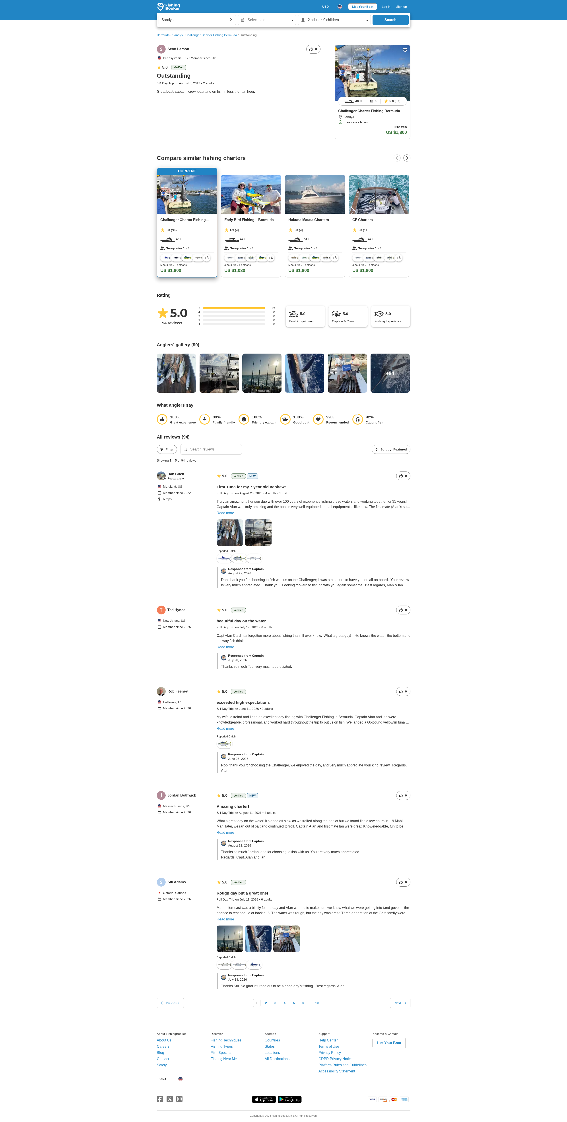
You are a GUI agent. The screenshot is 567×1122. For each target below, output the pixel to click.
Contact (163, 1059)
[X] (170, 1099)
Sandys (177, 35)
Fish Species (221, 1053)
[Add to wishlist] (405, 50)
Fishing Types (222, 1046)
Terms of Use (328, 1046)
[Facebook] (160, 1099)
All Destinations (277, 1059)
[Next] (406, 158)
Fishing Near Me (224, 1059)
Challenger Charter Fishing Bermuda (211, 35)
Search (390, 20)
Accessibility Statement (336, 1071)
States (270, 1046)
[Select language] (340, 7)
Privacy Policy (329, 1053)
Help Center (328, 1040)
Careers (163, 1046)
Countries (272, 1040)
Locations (272, 1053)
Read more (225, 513)
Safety (162, 1065)
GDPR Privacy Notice (335, 1059)
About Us (164, 1040)
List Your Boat (362, 6)
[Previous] (397, 158)
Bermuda (163, 35)
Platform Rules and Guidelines (342, 1065)
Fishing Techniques (226, 1040)
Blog (160, 1053)
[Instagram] (179, 1099)
